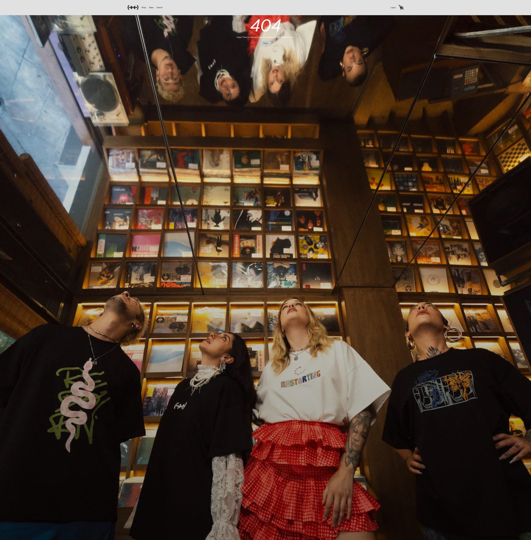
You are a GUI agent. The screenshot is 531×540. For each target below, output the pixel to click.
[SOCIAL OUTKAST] (133, 7)
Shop (143, 7)
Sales (151, 7)
